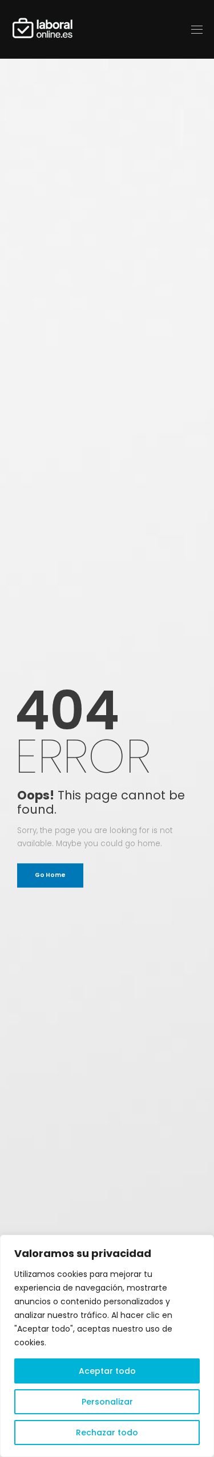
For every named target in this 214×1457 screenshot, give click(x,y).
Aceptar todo (107, 1371)
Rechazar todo (107, 1432)
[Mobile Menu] (197, 29)
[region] (107, 1346)
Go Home (50, 875)
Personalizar (107, 1401)
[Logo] (42, 29)
